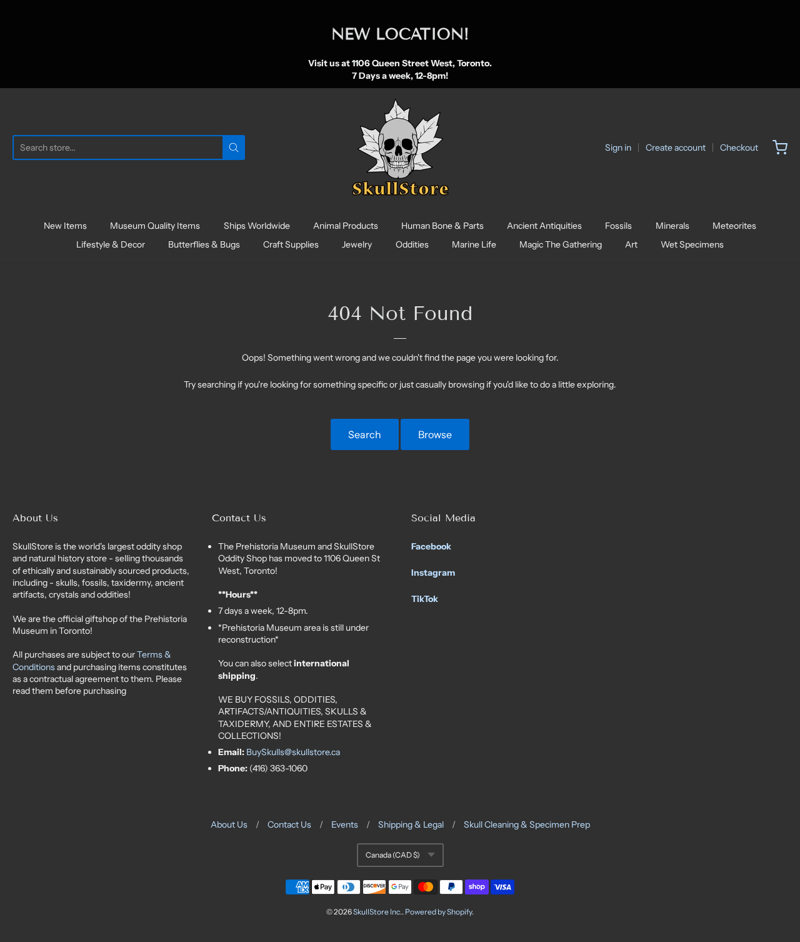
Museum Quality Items (155, 225)
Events (344, 824)
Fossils (618, 225)
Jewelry (357, 244)
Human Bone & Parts (442, 225)
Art (631, 244)
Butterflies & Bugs (204, 244)
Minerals (672, 225)
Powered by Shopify (438, 911)
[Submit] (233, 147)
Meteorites (734, 225)
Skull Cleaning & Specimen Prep (527, 824)
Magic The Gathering (560, 244)
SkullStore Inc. (377, 911)
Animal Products (345, 225)
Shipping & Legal (411, 824)
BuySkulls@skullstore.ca (293, 752)
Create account (676, 147)
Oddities (412, 244)
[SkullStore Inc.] (400, 147)
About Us (229, 824)
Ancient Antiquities (544, 225)
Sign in (618, 147)
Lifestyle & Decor (110, 244)
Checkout (739, 147)
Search (364, 434)
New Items (65, 225)
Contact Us (289, 824)
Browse (435, 434)
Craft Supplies (291, 244)
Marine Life (474, 244)
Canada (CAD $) (393, 854)
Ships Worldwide (257, 225)
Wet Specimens (692, 244)
